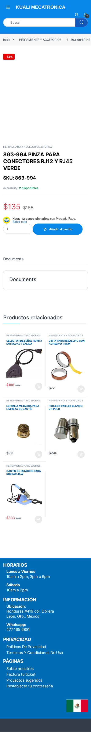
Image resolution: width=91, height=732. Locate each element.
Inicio (6, 39)
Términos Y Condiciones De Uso (34, 652)
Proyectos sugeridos (24, 680)
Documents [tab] (13, 259)
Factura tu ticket (21, 674)
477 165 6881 (18, 629)
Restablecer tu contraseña (29, 686)
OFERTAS (46, 146)
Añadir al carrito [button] (38, 386)
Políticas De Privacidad (26, 646)
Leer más (38, 519)
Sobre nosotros (20, 668)
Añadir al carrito (60, 229)
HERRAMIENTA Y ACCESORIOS (40, 39)
